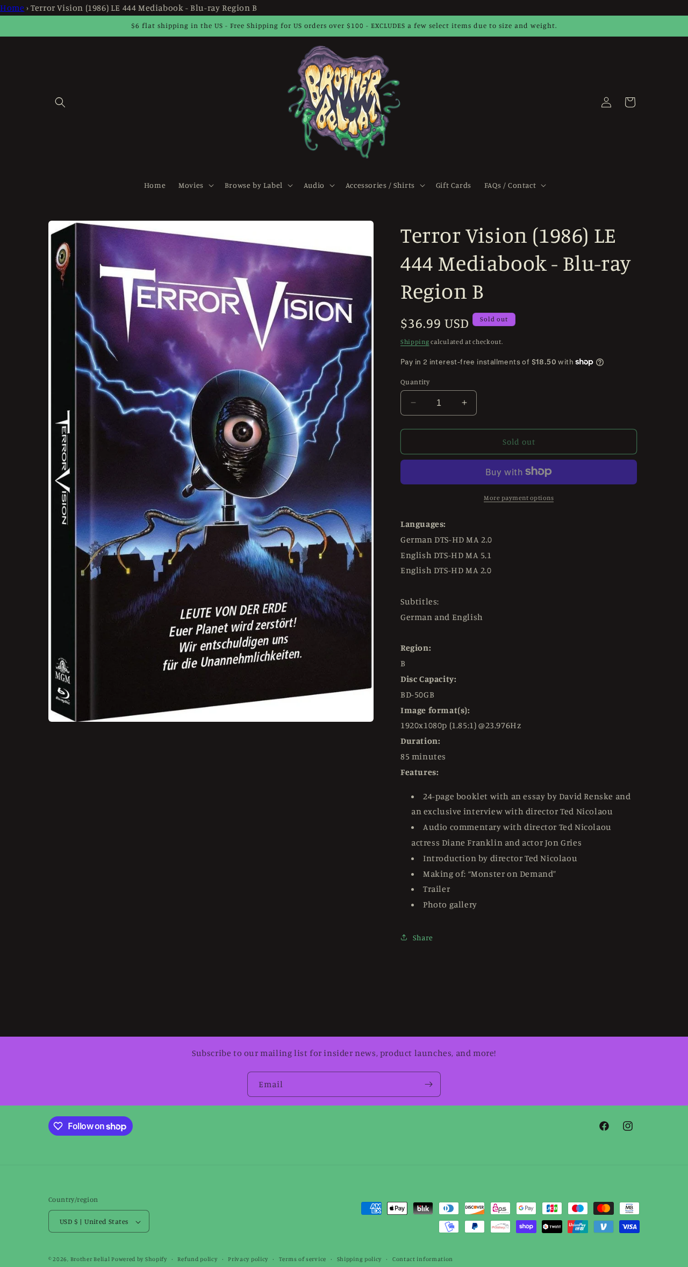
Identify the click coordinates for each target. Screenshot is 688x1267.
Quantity (414, 381)
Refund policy (197, 1259)
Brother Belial (90, 1259)
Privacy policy (248, 1259)
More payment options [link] (519, 497)
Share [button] (423, 937)
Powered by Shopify (139, 1259)
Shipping (414, 341)
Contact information (422, 1259)
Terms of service (302, 1259)
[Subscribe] (428, 1084)
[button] (60, 102)
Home (12, 7)
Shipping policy (359, 1259)
